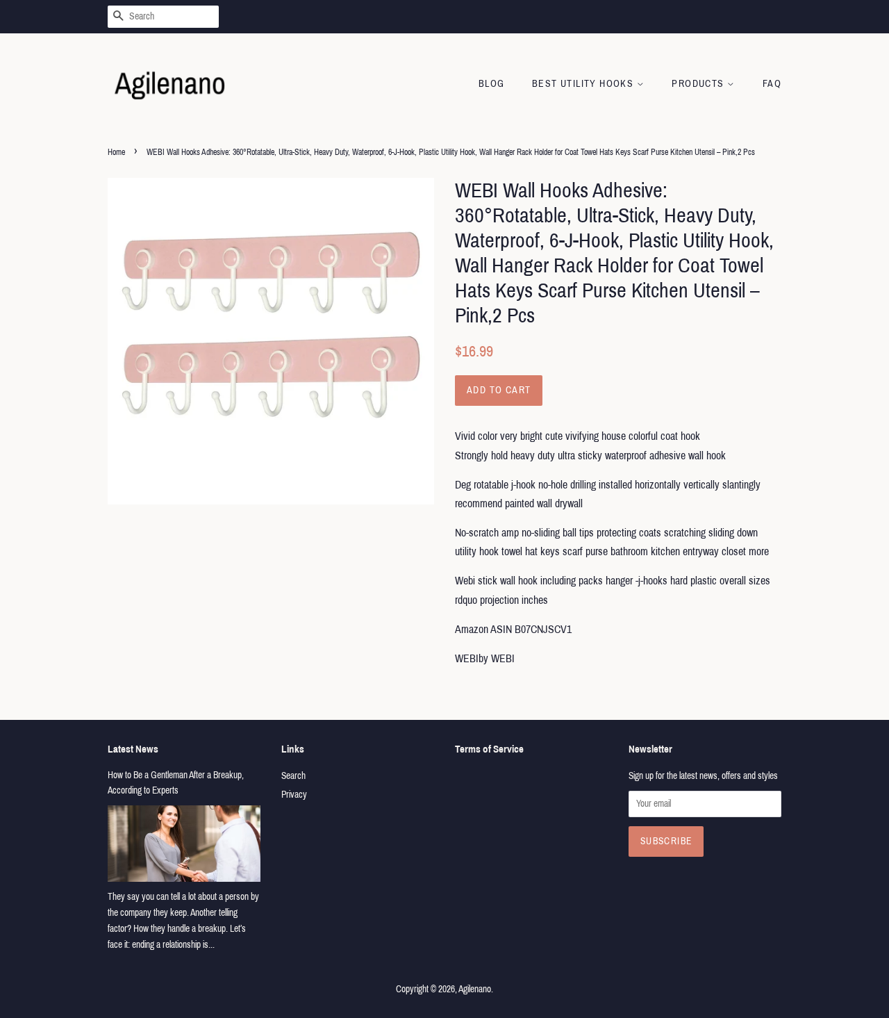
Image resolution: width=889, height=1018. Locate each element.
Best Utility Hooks (584, 84)
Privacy (294, 794)
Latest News (133, 749)
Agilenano (474, 989)
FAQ (772, 84)
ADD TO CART (499, 390)
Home (116, 152)
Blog (492, 84)
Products (699, 84)
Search (293, 776)
